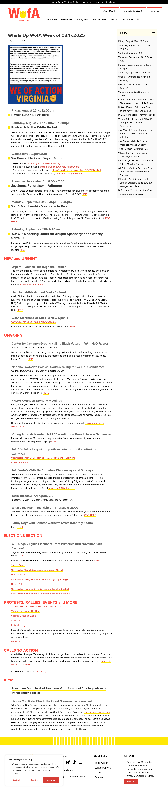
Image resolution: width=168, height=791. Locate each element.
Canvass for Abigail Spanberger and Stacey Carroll (37, 570)
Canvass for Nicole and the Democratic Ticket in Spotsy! (40, 589)
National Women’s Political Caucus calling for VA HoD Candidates (135, 109)
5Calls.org (16, 620)
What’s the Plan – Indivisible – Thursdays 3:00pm (133, 154)
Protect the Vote (19, 462)
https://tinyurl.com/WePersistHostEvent (59, 166)
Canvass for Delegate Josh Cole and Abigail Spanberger (40, 579)
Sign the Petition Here (31, 284)
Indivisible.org (18, 625)
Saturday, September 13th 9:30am (135, 72)
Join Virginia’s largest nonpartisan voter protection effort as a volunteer (135, 133)
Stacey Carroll (18, 565)
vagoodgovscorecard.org (97, 712)
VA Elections (99, 19)
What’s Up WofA (104, 768)
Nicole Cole (17, 584)
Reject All (34, 780)
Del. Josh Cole (18, 574)
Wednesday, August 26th (131, 53)
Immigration (83, 19)
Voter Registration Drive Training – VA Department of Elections (43, 458)
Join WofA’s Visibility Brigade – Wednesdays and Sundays (134, 142)
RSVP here (40, 114)
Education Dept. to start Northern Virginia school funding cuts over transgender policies (59, 690)
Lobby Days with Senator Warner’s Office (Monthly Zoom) (135, 162)
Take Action (67, 19)
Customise (17, 780)
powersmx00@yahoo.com (61, 488)
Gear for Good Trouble (121, 19)
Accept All (51, 780)
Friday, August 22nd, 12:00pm (133, 41)
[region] (34, 770)
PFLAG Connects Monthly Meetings (136, 115)
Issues (98, 772)
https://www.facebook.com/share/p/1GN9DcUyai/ (76, 170)
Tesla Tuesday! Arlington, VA (133, 148)
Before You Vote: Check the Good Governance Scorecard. (135, 192)
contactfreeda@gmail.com (68, 173)
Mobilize (15, 641)
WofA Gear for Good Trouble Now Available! (33, 322)
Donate (99, 777)
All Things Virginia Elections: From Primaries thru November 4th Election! (135, 171)
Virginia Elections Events (23, 615)
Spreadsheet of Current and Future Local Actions (36, 606)
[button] (138, 19)
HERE (84, 194)
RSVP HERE (90, 515)
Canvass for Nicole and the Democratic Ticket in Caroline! (40, 593)
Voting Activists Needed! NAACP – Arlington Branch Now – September (136, 122)
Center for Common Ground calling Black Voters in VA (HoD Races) (136, 101)
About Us (52, 19)
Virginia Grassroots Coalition (25, 611)
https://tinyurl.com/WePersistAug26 (45, 163)
